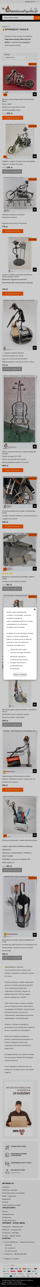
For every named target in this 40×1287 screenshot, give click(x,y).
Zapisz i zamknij (20, 675)
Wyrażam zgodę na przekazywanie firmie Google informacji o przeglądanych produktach (19, 663)
